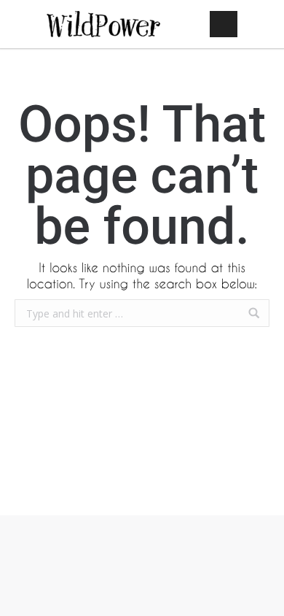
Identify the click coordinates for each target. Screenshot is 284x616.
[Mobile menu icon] (223, 24)
